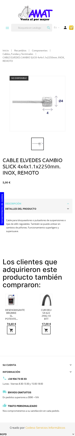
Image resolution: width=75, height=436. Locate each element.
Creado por (37, 428)
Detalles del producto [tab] (20, 208)
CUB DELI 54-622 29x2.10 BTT (46, 314)
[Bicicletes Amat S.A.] (35, 13)
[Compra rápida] (71, 27)
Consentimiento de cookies (2, 209)
